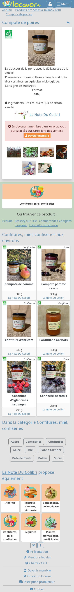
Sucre (58, 458)
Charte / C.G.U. (39, 563)
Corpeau (21, 225)
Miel (30, 450)
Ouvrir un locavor (39, 576)
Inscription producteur (39, 582)
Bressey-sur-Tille (26, 221)
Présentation (39, 552)
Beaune (7, 221)
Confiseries (33, 442)
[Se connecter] (50, 4)
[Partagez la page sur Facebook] (40, 545)
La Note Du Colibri (19, 297)
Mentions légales (39, 557)
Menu (65, 4)
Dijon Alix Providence (43, 225)
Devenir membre (38, 135)
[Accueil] (21, 4)
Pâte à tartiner (50, 450)
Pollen (42, 458)
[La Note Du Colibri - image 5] (29, 167)
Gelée (17, 450)
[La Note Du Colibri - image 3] (47, 152)
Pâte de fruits (21, 458)
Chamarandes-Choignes (55, 221)
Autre (15, 442)
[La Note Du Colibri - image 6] (45, 167)
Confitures (55, 442)
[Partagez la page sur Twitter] (33, 545)
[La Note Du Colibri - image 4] (62, 152)
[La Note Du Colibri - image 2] (31, 152)
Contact (39, 589)
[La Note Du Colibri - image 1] (14, 152)
